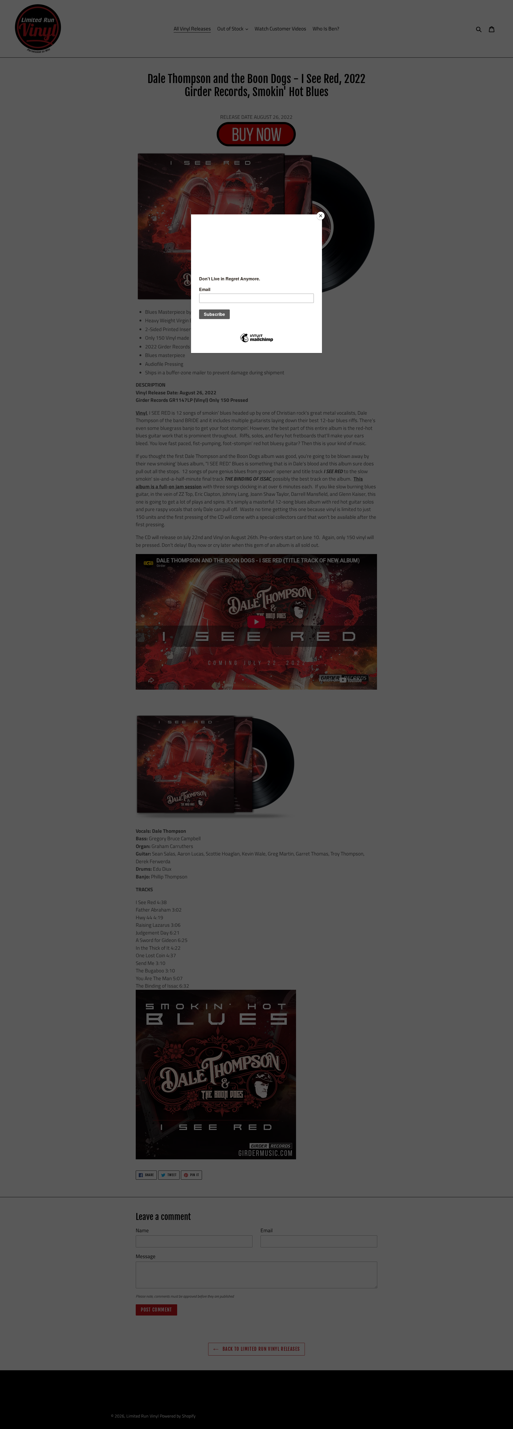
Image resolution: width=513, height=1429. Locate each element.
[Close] (321, 216)
